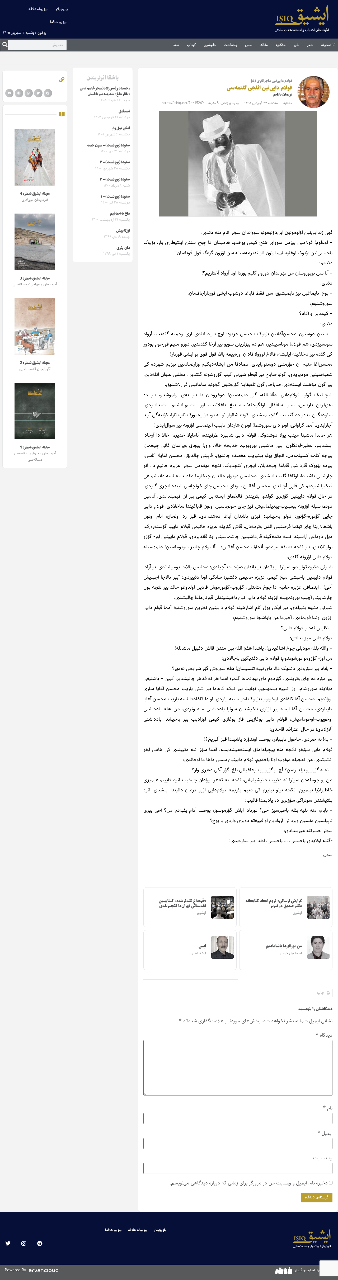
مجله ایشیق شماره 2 (35, 363)
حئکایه (281, 45)
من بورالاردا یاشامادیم (284, 946)
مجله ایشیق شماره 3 (35, 278)
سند (176, 45)
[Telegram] (39, 1243)
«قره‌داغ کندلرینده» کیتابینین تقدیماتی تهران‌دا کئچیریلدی (182, 903)
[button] (323, 993)
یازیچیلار (61, 9)
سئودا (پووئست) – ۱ (115, 197)
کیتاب (191, 45)
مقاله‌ (264, 45)
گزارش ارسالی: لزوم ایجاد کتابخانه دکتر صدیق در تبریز (274, 903)
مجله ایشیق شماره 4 (35, 194)
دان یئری (123, 248)
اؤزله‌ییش (123, 231)
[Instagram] (23, 1243)
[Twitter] (8, 1243)
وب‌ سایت (322, 1157)
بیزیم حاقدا (58, 22)
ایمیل (324, 1133)
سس (248, 45)
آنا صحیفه (328, 45)
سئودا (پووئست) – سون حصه (108, 145)
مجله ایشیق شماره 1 (35, 447)
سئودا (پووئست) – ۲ (115, 179)
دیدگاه (324, 1035)
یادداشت (230, 45)
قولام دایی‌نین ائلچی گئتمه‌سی (259, 88)
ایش (202, 946)
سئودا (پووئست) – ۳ (115, 162)
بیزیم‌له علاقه (38, 9)
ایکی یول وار (121, 128)
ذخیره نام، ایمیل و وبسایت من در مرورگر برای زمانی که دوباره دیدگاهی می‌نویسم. (249, 1182)
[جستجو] (5, 45)
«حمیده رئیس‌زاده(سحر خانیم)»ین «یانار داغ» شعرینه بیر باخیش (105, 91)
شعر (310, 45)
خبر (296, 45)
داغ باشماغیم (120, 213)
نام (327, 1108)
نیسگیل (124, 111)
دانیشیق (210, 45)
